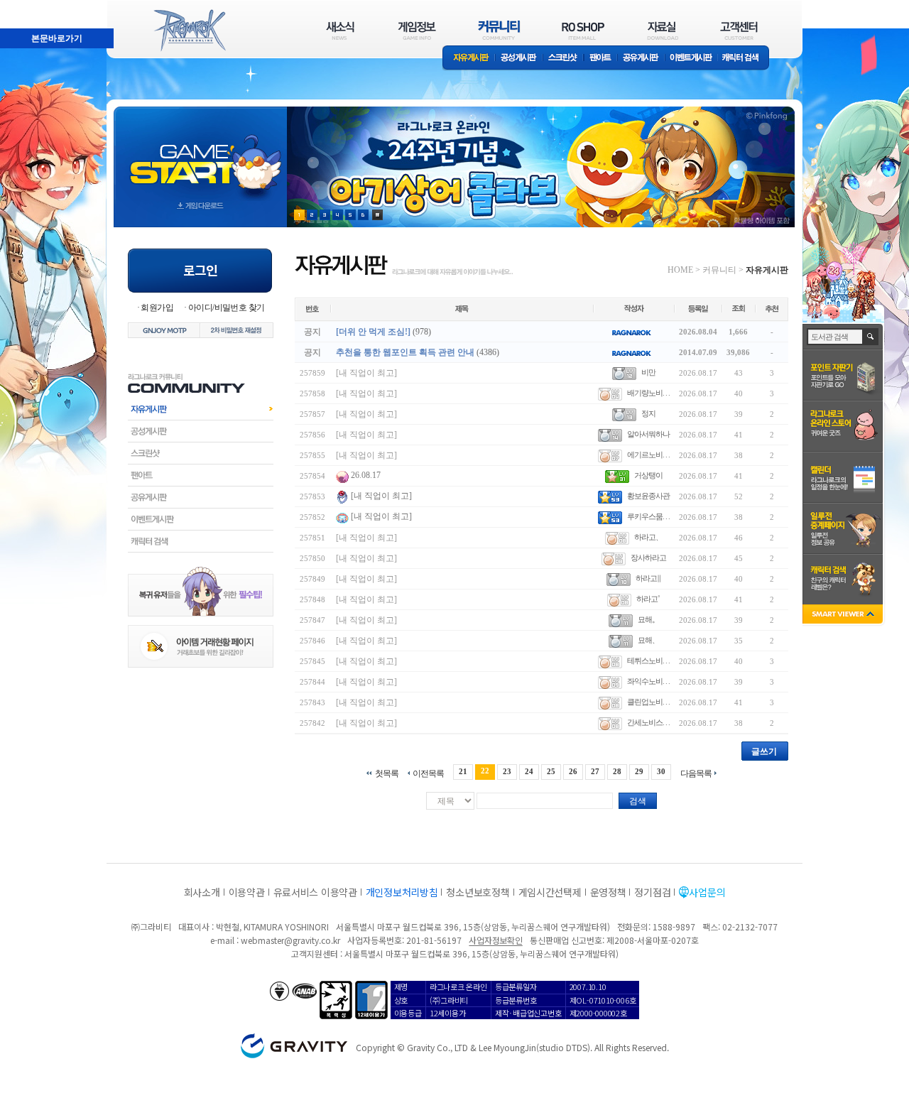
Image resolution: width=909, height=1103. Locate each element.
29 (639, 771)
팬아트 (600, 58)
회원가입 (157, 308)
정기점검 (652, 892)
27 (595, 771)
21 (463, 771)
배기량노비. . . (648, 393)
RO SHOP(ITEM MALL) (583, 30)
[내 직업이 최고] (366, 373)
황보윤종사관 (648, 495)
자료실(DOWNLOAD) (662, 30)
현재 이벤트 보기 (377, 215)
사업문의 (707, 892)
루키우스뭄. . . (648, 516)
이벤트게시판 (691, 58)
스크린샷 (563, 58)
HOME (680, 270)
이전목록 (428, 773)
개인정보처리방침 (402, 892)
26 (573, 771)
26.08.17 (366, 475)
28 (617, 771)
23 (507, 771)
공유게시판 (641, 58)
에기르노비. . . (648, 454)
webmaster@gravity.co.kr (290, 940)
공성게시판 (519, 58)
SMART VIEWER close (844, 615)
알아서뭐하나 (648, 434)
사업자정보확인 (495, 940)
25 (551, 771)
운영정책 (608, 892)
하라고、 (648, 537)
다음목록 (696, 773)
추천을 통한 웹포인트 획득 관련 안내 (405, 352)
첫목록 (386, 773)
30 (661, 771)
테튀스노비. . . (648, 660)
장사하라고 (648, 557)
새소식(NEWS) (340, 30)
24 (529, 771)
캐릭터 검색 (745, 58)
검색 (637, 801)
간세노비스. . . (648, 722)
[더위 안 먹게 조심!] (373, 332)
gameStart (200, 154)
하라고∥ (648, 578)
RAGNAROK (188, 30)
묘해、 (648, 640)
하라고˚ (648, 598)
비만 (648, 372)
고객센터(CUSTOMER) (739, 30)
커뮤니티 (719, 270)
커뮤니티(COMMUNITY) (499, 30)
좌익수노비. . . (648, 681)
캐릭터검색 (200, 541)
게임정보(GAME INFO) (417, 30)
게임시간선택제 (550, 892)
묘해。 (648, 619)
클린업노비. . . (648, 701)
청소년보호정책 (477, 892)
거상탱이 (648, 475)
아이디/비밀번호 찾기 (226, 308)
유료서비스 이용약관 (315, 892)
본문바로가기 (25, 6)
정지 (648, 413)
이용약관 (247, 892)
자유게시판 (468, 58)
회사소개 (202, 892)
